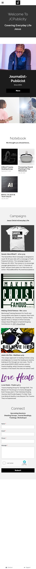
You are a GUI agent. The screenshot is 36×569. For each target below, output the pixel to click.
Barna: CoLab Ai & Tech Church (8, 196)
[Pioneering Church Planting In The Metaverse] (26, 157)
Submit (18, 470)
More (18, 91)
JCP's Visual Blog (18, 324)
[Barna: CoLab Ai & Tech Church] (9, 184)
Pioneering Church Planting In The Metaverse (25, 169)
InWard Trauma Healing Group (7, 168)
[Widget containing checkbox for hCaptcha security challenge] (14, 463)
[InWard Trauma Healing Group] (9, 157)
